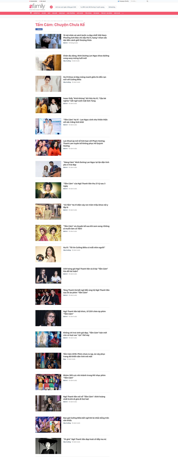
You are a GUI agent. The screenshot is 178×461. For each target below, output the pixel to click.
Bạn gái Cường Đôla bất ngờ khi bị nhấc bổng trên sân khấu (86, 419)
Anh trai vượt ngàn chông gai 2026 (65, 7)
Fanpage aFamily (124, 1)
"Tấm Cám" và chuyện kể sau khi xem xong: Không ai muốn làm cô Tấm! (86, 227)
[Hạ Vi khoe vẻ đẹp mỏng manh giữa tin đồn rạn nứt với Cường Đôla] (48, 84)
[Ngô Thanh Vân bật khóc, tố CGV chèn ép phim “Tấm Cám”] (48, 318)
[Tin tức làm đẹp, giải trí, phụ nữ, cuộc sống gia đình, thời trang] (37, 7)
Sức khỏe (80, 13)
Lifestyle (37, 13)
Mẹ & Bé (54, 13)
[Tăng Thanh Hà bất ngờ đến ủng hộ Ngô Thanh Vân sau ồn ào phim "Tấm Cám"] (48, 297)
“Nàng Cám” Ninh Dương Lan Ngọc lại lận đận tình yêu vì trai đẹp (86, 163)
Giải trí (65, 43)
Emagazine (33, 1)
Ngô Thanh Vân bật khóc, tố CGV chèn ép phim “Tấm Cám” (84, 312)
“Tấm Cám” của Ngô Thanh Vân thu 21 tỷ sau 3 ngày (84, 184)
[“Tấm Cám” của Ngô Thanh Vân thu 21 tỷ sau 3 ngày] (48, 190)
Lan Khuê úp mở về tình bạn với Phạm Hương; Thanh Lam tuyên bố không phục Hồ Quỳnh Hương (84, 143)
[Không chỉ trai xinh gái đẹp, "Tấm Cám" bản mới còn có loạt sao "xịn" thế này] (48, 339)
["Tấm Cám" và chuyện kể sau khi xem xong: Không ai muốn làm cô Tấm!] (48, 233)
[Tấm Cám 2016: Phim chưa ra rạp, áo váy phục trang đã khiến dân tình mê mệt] (48, 361)
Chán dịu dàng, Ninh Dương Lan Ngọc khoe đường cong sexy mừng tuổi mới (86, 56)
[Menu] (123, 13)
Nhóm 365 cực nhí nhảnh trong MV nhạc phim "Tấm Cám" (84, 376)
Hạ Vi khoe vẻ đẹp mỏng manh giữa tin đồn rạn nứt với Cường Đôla (84, 78)
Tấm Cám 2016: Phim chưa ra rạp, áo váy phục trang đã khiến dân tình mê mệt (84, 355)
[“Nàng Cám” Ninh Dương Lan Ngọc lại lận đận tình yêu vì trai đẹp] (48, 169)
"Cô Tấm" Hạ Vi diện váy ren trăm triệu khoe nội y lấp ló (85, 206)
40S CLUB (117, 13)
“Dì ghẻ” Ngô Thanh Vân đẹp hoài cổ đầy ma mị (84, 439)
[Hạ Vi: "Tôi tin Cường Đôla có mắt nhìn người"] (48, 254)
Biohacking (112, 7)
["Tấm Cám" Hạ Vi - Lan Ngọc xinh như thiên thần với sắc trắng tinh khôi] (48, 126)
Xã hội (44, 13)
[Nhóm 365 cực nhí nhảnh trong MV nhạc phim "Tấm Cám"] (48, 382)
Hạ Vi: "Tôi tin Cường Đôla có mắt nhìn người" (84, 247)
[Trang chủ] (31, 13)
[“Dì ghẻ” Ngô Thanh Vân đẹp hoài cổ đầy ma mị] (48, 446)
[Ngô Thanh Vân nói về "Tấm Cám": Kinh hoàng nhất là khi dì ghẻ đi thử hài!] (48, 403)
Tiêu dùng (88, 13)
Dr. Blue (43, 1)
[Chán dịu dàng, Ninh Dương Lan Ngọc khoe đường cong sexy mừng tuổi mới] (48, 62)
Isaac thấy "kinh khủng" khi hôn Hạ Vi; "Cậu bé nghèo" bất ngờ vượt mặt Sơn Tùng (84, 99)
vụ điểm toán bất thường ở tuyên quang (92, 7)
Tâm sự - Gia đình (106, 13)
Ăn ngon (96, 13)
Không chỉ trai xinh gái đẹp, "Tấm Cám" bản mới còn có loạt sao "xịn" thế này (85, 333)
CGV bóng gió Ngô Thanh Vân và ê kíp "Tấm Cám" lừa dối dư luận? (85, 270)
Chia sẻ (39, 29)
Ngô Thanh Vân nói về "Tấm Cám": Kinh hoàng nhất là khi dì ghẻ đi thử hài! (84, 397)
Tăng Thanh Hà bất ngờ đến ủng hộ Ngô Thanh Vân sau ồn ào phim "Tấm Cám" (86, 291)
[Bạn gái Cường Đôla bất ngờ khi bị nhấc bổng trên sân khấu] (48, 425)
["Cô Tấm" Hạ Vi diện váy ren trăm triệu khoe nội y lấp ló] (48, 212)
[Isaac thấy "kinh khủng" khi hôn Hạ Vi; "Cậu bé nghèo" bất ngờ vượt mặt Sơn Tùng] (48, 105)
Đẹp (49, 13)
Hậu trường (71, 13)
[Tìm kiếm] (147, 1)
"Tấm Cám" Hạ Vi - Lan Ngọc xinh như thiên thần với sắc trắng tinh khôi (85, 120)
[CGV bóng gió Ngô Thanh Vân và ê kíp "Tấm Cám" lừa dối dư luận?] (48, 276)
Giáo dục (62, 13)
